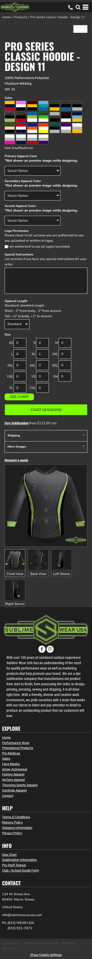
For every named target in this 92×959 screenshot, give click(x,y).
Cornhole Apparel (14, 790)
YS (33, 376)
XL (34, 354)
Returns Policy (12, 822)
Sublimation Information (19, 860)
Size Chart (19, 396)
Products (20, 17)
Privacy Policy (12, 833)
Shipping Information (17, 828)
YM (55, 376)
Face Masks (11, 764)
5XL (55, 365)
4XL (33, 365)
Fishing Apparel (13, 774)
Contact (7, 796)
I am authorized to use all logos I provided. (39, 246)
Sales (6, 758)
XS (11, 343)
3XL (10, 365)
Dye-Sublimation (17, 423)
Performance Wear (15, 743)
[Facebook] (41, 649)
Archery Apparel (13, 780)
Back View (38, 574)
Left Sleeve (61, 574)
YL (11, 388)
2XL (55, 354)
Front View (15, 574)
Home (6, 17)
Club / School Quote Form (20, 870)
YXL (33, 388)
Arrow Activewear (14, 769)
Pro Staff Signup (14, 865)
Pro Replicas (11, 753)
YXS (10, 376)
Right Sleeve (15, 604)
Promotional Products (17, 748)
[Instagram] (50, 649)
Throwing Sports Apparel (20, 785)
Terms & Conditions (16, 817)
